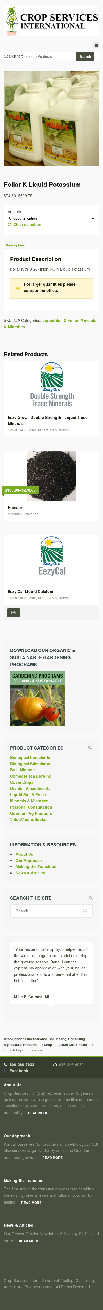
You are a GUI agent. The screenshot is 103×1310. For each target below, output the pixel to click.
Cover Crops (22, 782)
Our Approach (29, 860)
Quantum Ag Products (31, 813)
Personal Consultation (31, 807)
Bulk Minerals (23, 769)
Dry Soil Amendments (30, 788)
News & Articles (30, 872)
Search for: (13, 56)
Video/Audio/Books (28, 819)
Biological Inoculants (30, 757)
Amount (14, 211)
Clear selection (27, 224)
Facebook (19, 1070)
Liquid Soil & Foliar (60, 320)
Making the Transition (36, 866)
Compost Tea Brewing (30, 776)
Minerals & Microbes (53, 429)
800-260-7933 (22, 1064)
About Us (24, 854)
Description (15, 245)
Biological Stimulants (30, 763)
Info (13, 612)
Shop (48, 1044)
